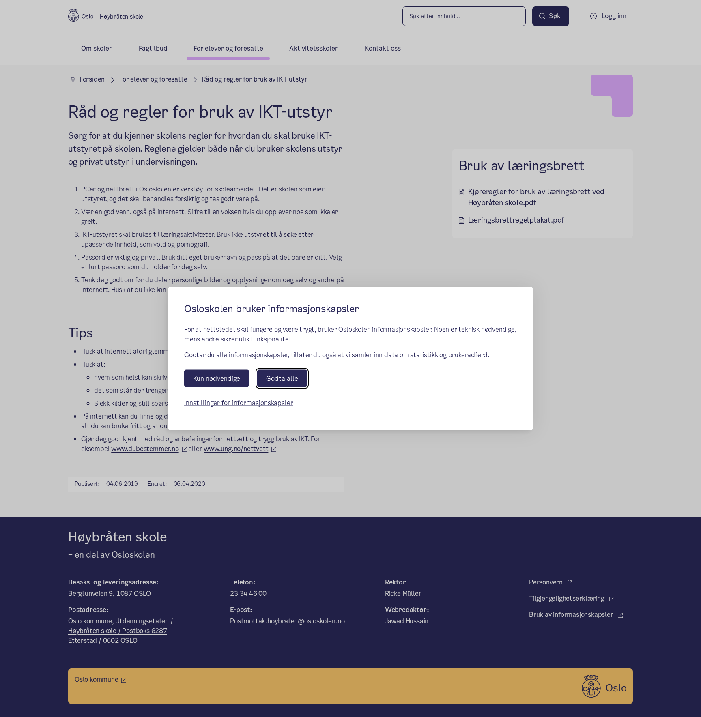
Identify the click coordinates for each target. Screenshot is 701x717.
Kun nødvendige (216, 378)
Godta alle (282, 378)
